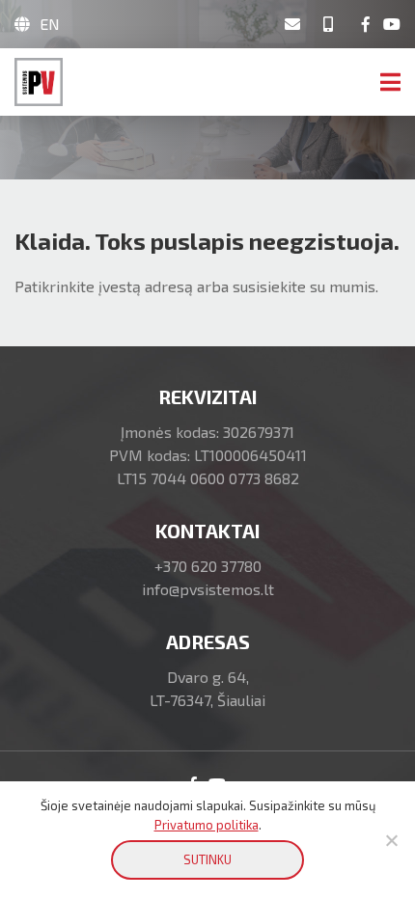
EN (50, 23)
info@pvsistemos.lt (208, 589)
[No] (391, 840)
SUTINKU (207, 859)
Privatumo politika (206, 824)
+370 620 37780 (208, 566)
